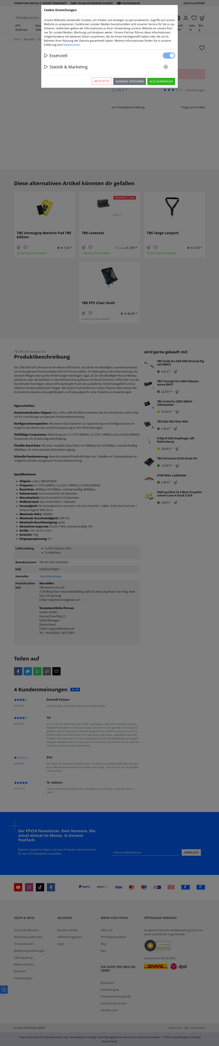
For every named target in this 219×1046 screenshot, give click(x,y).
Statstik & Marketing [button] (68, 67)
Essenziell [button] (58, 55)
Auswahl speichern (129, 81)
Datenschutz (71, 45)
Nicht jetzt (102, 81)
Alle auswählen (161, 81)
